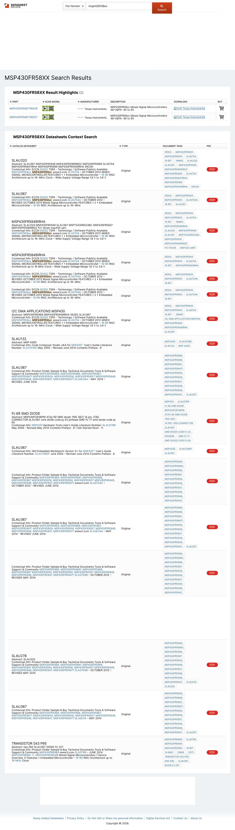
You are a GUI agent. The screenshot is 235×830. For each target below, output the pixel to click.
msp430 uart (188, 247)
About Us (196, 818)
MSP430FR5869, (49, 373)
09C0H (195, 186)
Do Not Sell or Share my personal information (115, 818)
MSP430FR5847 (173, 239)
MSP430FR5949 (187, 165)
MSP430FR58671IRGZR (24, 108)
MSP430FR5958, (63, 480)
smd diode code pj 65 (178, 440)
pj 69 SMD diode (174, 405)
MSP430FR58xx (173, 156)
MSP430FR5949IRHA (176, 186)
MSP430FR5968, (93, 477)
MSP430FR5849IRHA (187, 265)
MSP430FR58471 (63, 379)
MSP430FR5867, (92, 373)
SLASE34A (82, 379)
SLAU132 (169, 345)
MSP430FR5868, (71, 373)
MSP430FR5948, (22, 483)
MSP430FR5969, (49, 477)
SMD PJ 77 (184, 436)
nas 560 (169, 761)
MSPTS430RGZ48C (189, 234)
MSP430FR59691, (71, 477)
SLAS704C (97, 483)
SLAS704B (81, 574)
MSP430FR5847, (43, 379)
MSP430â (170, 341)
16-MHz (16, 760)
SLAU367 (170, 165)
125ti (191, 752)
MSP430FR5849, (106, 376)
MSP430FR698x (21, 755)
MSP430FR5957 (84, 480)
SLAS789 (81, 752)
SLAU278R (109, 425)
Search (161, 9)
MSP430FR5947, (43, 483)
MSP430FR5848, (22, 379)
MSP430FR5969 (173, 182)
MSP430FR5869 (173, 173)
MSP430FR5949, (104, 480)
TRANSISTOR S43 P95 (177, 756)
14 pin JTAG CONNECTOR (179, 423)
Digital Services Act (158, 818)
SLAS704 (74, 172)
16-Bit (104, 174)
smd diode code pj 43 (178, 431)
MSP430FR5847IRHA (176, 178)
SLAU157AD (30, 347)
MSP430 (37, 425)
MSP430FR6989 (49, 752)
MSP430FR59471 (63, 483)
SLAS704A (75, 199)
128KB (180, 752)
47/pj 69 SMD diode (176, 414)
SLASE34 (81, 718)
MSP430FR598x (45, 755)
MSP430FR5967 (21, 480)
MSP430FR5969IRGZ (176, 169)
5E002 (44, 169)
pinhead (169, 436)
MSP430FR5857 (85, 376)
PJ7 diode (170, 247)
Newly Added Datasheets (48, 818)
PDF (212, 169)
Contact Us (180, 818)
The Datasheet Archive (16, 6)
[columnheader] (24, 101)
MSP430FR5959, (42, 480)
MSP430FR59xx (21, 172)
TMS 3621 (170, 418)
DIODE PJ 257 (172, 765)
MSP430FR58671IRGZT (24, 117)
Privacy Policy (75, 818)
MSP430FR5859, (43, 376)
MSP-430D (184, 345)
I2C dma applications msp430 (182, 318)
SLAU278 (191, 682)
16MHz (179, 160)
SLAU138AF (42, 453)
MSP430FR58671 (22, 376)
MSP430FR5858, (64, 376)
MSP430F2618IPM (174, 410)
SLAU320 (192, 160)
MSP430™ (77, 345)
